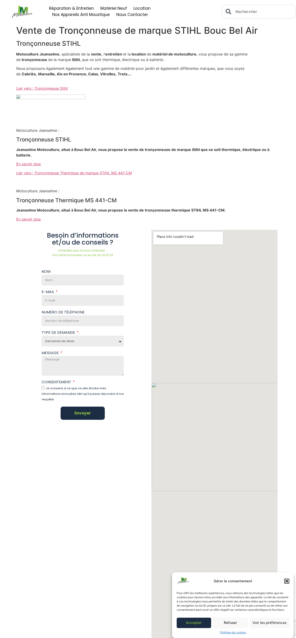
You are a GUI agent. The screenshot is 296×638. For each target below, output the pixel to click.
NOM (46, 272)
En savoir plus (28, 164)
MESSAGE (51, 353)
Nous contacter (132, 14)
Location (142, 8)
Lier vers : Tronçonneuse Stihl (42, 88)
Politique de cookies (233, 632)
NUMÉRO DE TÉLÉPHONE (63, 312)
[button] (286, 581)
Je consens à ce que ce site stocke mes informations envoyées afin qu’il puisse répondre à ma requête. (83, 394)
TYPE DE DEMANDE (59, 333)
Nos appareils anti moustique (81, 14)
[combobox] (259, 11)
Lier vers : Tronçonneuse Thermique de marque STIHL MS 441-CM (74, 173)
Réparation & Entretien (71, 8)
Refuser (230, 623)
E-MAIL (48, 292)
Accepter (194, 623)
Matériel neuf (113, 8)
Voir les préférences (270, 623)
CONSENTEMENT (57, 382)
